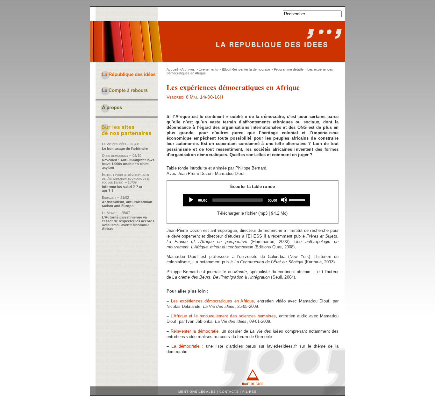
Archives (188, 69)
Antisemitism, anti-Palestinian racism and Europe (127, 204)
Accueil (172, 69)
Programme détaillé (288, 69)
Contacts (229, 391)
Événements (208, 69)
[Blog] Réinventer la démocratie (246, 69)
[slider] (298, 199)
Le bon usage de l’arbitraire (125, 148)
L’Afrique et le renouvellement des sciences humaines (223, 316)
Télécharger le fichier (237, 213)
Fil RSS (249, 391)
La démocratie (185, 346)
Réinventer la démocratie (194, 331)
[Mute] (284, 200)
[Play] (191, 200)
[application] (246, 200)
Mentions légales (197, 391)
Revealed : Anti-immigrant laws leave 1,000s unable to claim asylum (128, 164)
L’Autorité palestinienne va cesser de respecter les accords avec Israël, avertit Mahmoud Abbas (128, 223)
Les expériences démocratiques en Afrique (212, 301)
